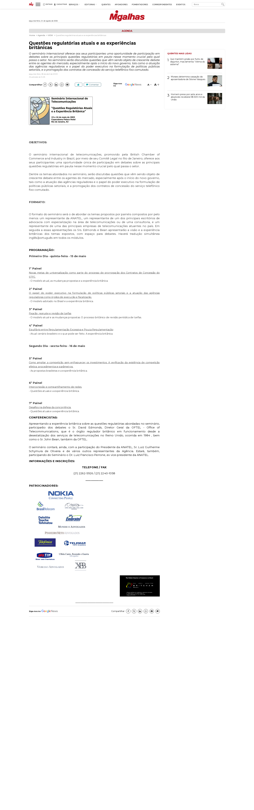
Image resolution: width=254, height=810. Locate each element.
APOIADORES (121, 4)
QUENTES (105, 4)
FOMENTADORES (140, 4)
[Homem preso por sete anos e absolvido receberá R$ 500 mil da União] (213, 99)
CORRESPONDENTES (162, 4)
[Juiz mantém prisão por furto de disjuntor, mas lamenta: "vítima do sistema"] (213, 64)
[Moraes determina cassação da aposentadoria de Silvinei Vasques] (213, 81)
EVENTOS (180, 4)
